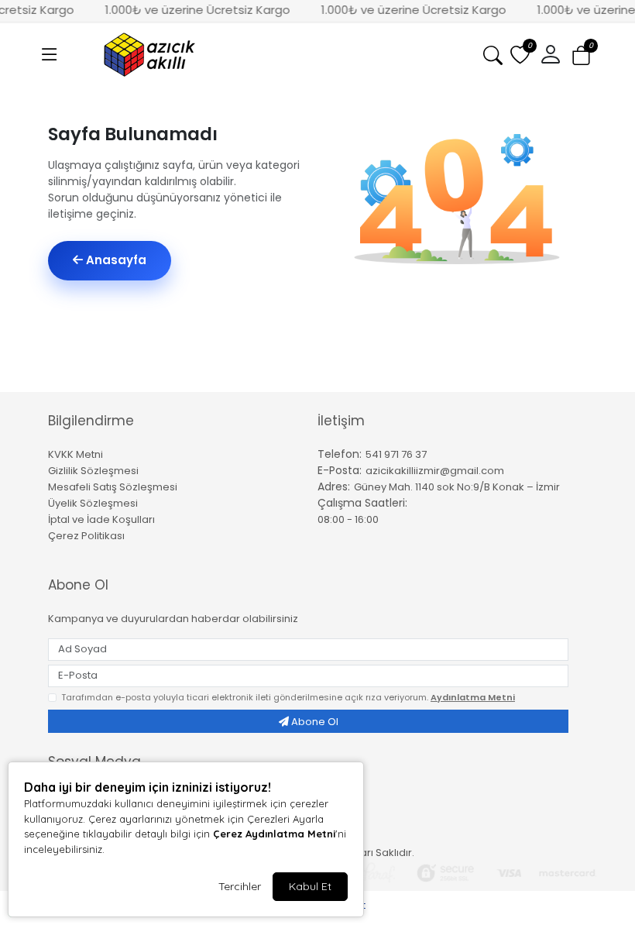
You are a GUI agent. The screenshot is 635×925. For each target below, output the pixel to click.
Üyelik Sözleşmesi (93, 503)
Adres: (334, 486)
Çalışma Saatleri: (362, 503)
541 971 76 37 (396, 454)
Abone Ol (313, 721)
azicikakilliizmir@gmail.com (435, 470)
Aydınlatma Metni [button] (473, 697)
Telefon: (340, 454)
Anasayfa (114, 260)
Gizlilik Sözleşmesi (93, 470)
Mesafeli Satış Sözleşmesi (112, 487)
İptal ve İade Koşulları (101, 519)
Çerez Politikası (86, 535)
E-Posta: (340, 470)
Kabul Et (310, 886)
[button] (49, 55)
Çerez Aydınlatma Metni (274, 833)
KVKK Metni (75, 454)
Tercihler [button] (239, 886)
